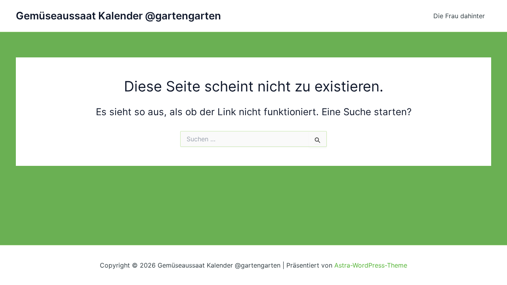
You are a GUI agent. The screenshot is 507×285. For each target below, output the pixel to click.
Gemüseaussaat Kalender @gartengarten (118, 16)
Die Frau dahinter (459, 16)
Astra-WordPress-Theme (370, 265)
